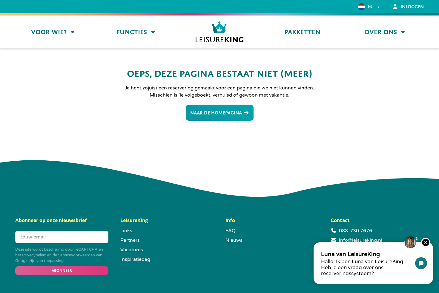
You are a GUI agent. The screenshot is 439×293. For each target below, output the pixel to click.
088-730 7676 (355, 231)
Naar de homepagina (216, 112)
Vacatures (131, 250)
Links (126, 231)
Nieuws (233, 240)
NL (370, 6)
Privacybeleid (34, 255)
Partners (130, 240)
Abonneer (62, 270)
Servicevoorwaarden (76, 255)
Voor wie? (49, 32)
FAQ (230, 231)
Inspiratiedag (135, 259)
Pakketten (302, 32)
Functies (131, 32)
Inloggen (411, 6)
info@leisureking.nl (360, 240)
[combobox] (369, 6)
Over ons (380, 32)
